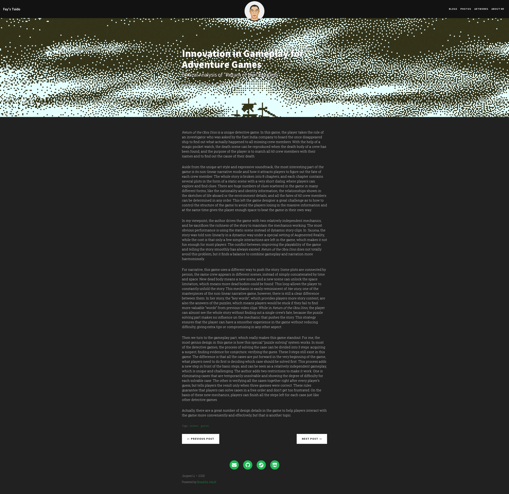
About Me (498, 8)
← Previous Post (200, 438)
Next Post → (312, 438)
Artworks (481, 8)
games (205, 426)
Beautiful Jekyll (206, 482)
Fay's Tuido (11, 9)
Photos (465, 8)
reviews (194, 426)
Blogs (453, 8)
